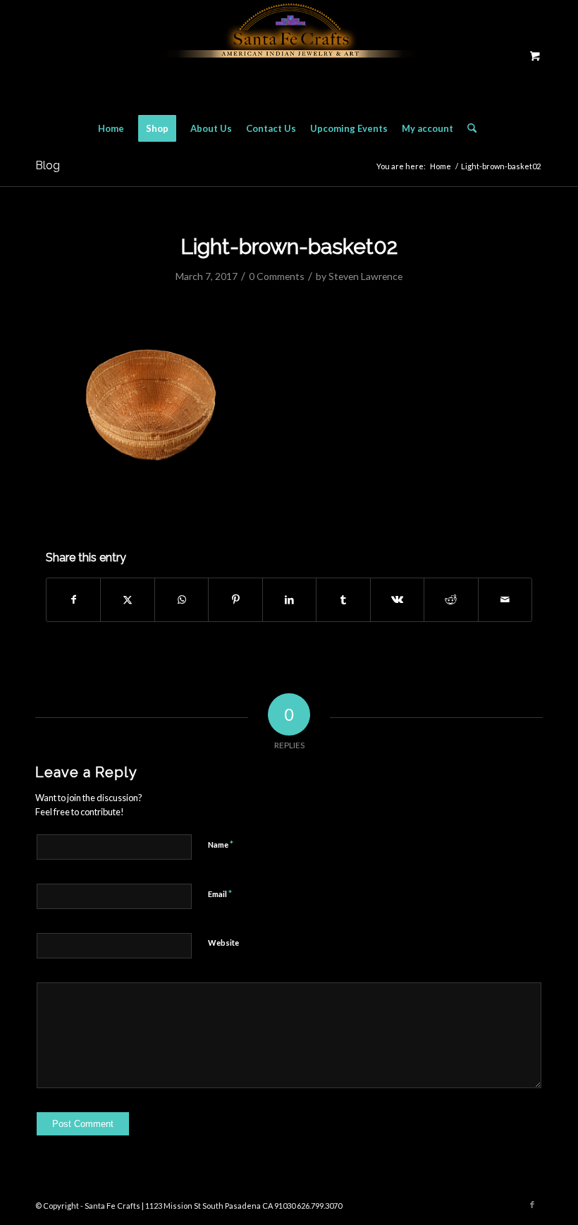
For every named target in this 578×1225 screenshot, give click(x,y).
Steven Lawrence (365, 276)
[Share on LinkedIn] (289, 599)
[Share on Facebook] (73, 599)
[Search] (468, 128)
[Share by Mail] (505, 599)
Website (223, 942)
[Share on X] (127, 599)
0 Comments (277, 276)
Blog (47, 165)
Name (220, 844)
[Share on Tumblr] (342, 599)
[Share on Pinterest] (235, 599)
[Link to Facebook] (532, 1204)
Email (220, 893)
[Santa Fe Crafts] (289, 55)
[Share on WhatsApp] (181, 599)
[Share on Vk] (397, 599)
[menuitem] (111, 128)
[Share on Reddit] (450, 599)
